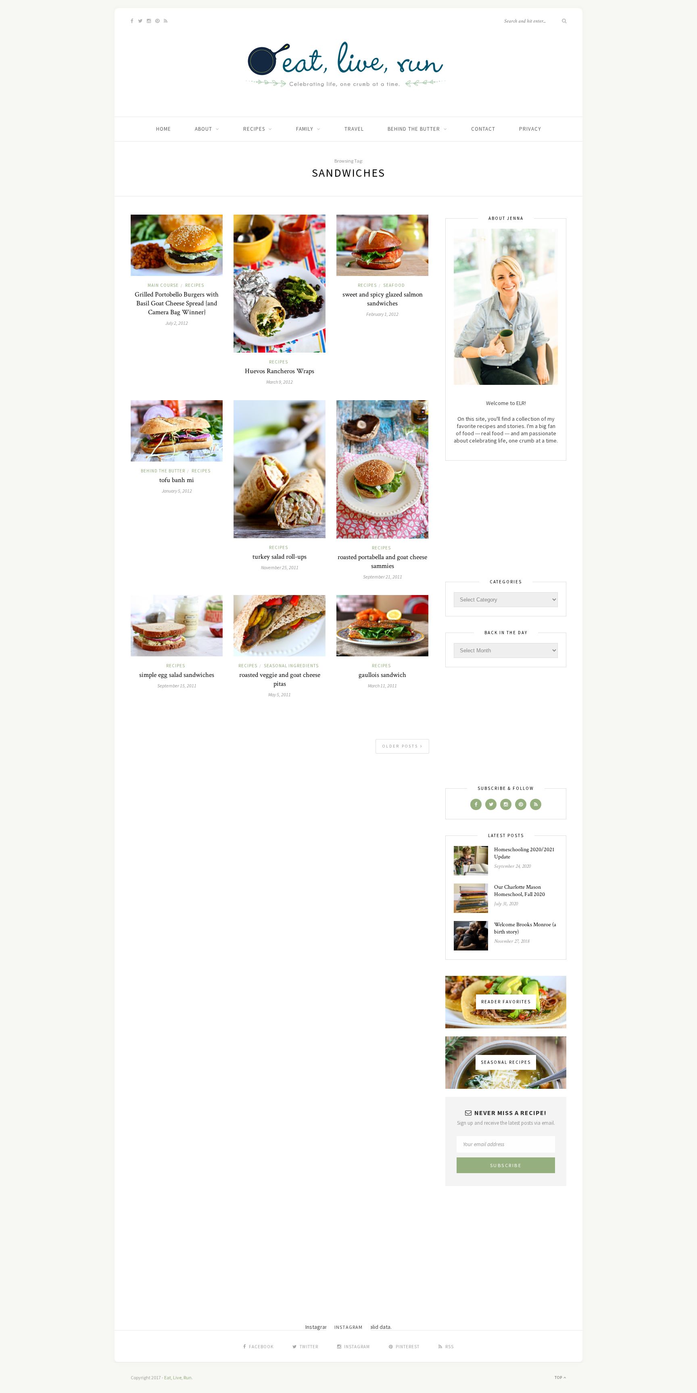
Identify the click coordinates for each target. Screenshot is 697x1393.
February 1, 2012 (382, 314)
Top (559, 1377)
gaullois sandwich (382, 674)
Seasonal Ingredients (291, 665)
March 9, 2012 (279, 382)
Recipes (254, 128)
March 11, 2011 (382, 686)
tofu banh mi (176, 480)
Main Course (163, 285)
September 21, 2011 (382, 577)
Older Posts (401, 746)
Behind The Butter (414, 128)
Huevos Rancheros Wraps (279, 371)
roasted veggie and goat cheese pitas (279, 679)
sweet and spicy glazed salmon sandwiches (382, 299)
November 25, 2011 (279, 567)
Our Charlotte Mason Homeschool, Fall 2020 (519, 890)
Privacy (530, 128)
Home (163, 128)
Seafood (394, 285)
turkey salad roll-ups (280, 556)
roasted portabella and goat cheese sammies (382, 561)
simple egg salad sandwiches (176, 674)
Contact (483, 128)
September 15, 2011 (176, 686)
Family (304, 128)
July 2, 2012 (176, 323)
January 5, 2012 (177, 491)
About (203, 128)
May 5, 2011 (279, 694)
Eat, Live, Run (178, 1377)
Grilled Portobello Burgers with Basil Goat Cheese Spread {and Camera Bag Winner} (177, 303)
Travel (354, 128)
